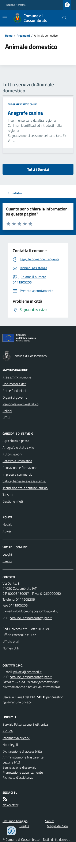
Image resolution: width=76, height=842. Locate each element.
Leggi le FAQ (11, 762)
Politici (7, 410)
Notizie (7, 524)
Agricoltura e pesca (16, 440)
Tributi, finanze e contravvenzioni (25, 487)
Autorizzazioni (12, 454)
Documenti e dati (14, 383)
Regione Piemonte (16, 5)
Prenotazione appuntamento (23, 772)
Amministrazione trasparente (23, 757)
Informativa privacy (16, 737)
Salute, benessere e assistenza (24, 481)
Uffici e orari (11, 641)
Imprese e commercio (17, 474)
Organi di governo (15, 397)
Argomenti (23, 35)
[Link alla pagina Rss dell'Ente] (5, 798)
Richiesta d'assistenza (18, 777)
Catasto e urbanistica (17, 460)
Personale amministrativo (20, 404)
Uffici (6, 417)
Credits (24, 826)
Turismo (8, 494)
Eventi (7, 561)
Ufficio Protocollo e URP (19, 634)
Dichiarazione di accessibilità (22, 751)
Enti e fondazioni (14, 390)
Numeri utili (11, 648)
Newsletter (10, 804)
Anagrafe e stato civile (22, 104)
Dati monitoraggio (15, 820)
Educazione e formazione (20, 467)
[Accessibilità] (11, 830)
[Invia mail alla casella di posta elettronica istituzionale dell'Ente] (35, 611)
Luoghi (7, 554)
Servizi (49, 820)
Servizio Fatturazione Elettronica (25, 724)
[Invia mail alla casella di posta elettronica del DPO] (27, 671)
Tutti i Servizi (38, 169)
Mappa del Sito (57, 826)
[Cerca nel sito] (63, 18)
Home (8, 35)
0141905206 (25, 599)
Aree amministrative (17, 377)
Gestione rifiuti (13, 501)
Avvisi (7, 531)
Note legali (10, 744)
